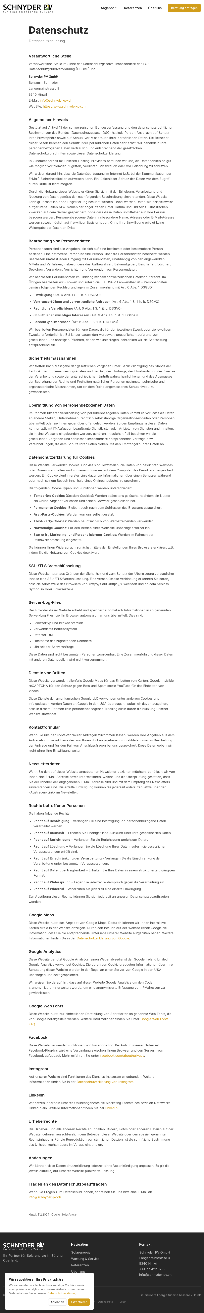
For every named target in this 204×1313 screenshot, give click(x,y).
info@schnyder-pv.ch (56, 100)
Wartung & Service (85, 1259)
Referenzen (133, 8)
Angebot (107, 8)
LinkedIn (111, 1108)
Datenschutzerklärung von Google (103, 938)
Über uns (155, 8)
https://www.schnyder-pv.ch (64, 106)
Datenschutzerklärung (62, 1293)
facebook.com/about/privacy (122, 1056)
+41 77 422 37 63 (152, 1269)
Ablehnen (57, 1302)
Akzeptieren (79, 1302)
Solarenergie (80, 1252)
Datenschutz (105, 1301)
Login (123, 1301)
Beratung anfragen (184, 8)
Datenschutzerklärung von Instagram (105, 1082)
